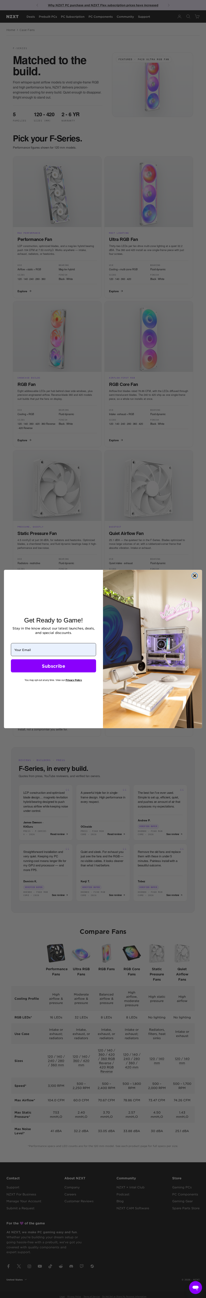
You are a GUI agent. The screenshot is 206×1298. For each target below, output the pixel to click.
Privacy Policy (74, 680)
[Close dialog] (195, 576)
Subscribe (53, 666)
